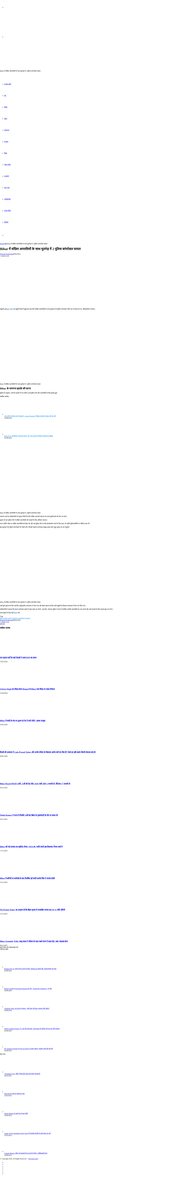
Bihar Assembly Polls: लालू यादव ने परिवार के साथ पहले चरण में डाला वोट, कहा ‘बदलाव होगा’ (34, 941)
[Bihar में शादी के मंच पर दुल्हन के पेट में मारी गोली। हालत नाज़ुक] (20, 716)
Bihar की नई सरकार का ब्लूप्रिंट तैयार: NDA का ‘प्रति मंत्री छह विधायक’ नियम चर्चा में (31, 847)
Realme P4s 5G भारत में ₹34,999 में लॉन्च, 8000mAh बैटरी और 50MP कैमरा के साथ (30, 969)
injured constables (18, 618)
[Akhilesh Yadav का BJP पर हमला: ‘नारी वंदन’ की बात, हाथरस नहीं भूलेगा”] (15, 1007)
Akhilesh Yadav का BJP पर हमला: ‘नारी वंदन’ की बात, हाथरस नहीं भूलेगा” (27, 1008)
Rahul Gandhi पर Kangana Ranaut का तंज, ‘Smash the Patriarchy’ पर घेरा (28, 989)
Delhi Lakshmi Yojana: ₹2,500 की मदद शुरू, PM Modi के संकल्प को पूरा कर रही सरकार (32, 1029)
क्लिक (15, 613)
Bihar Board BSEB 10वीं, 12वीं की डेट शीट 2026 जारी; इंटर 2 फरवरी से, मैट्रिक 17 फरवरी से (35, 784)
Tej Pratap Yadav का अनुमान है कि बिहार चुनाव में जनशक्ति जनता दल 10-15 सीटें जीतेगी (32, 910)
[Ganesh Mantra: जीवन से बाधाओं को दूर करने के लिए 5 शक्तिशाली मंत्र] (15, 1151)
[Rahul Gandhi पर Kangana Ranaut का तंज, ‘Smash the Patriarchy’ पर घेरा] (15, 987)
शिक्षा (5, 153)
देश (5, 96)
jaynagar (27, 618)
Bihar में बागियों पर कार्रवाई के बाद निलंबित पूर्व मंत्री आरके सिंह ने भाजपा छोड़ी (27, 878)
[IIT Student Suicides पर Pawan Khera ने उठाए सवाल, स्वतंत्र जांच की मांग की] (15, 1047)
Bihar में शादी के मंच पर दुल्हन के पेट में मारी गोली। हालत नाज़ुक (23, 721)
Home (2, 244)
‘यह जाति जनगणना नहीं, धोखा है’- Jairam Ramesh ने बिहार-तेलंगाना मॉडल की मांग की (30, 416)
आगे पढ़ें (2, 624)
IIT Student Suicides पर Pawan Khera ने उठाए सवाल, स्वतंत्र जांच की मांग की (28, 1049)
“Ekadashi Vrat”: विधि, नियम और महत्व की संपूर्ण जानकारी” (22, 1074)
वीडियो (6, 222)
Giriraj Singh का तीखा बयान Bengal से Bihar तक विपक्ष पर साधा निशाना (27, 689)
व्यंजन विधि (7, 211)
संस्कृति (6, 176)
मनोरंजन (6, 130)
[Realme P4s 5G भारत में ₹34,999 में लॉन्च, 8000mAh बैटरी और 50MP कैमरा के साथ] (15, 967)
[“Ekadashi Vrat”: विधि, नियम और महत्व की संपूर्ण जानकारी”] (15, 1072)
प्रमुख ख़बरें (7, 84)
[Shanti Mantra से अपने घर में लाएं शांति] (15, 1112)
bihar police (8, 618)
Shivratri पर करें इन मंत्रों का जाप (14, 1094)
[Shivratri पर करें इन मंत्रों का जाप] (15, 1092)
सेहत (5, 119)
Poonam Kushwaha (6, 254)
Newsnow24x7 (33, 1159)
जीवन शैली (7, 165)
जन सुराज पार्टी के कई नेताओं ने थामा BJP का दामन (18, 657)
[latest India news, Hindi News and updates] (14, 24)
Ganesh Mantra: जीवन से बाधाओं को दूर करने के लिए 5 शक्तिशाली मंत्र (25, 1153)
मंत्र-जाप (7, 188)
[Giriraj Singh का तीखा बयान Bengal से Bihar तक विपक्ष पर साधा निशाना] (20, 685)
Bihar (2, 618)
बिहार (11, 309)
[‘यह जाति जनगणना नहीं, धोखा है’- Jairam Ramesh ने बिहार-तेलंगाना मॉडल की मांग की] (15, 414)
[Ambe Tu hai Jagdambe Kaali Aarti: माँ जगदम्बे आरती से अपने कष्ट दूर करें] (15, 1131)
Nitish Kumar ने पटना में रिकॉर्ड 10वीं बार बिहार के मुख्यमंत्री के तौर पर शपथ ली (29, 815)
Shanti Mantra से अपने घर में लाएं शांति (16, 1113)
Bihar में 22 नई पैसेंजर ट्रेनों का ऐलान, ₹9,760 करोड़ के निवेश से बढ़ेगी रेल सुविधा (28, 436)
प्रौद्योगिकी (7, 199)
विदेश (5, 107)
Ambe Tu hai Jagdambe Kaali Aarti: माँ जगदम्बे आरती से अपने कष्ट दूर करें (27, 1133)
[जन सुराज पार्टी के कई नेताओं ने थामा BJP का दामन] (20, 653)
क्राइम (6, 142)
